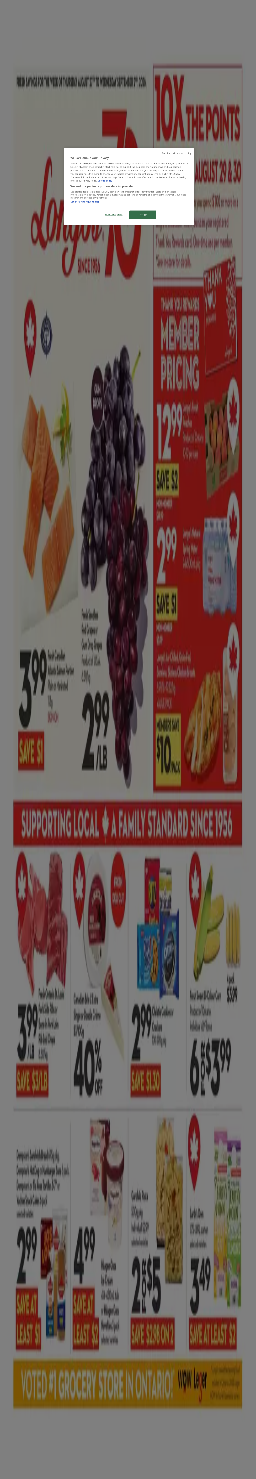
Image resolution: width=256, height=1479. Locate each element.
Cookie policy (105, 180)
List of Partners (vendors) (84, 201)
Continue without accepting (176, 153)
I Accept (142, 214)
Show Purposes (113, 214)
